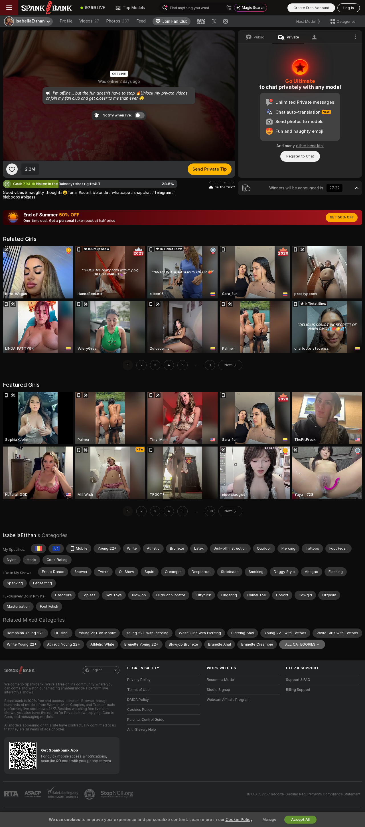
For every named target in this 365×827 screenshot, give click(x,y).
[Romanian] (38, 548)
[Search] (229, 8)
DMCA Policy (138, 700)
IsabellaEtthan (19, 535)
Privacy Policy (139, 680)
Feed (141, 21)
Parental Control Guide (145, 720)
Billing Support (298, 690)
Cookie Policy (239, 819)
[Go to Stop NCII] (117, 794)
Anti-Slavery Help (141, 730)
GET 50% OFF (342, 217)
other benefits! (310, 146)
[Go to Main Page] (46, 7)
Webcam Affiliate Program (228, 700)
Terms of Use (138, 690)
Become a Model (221, 680)
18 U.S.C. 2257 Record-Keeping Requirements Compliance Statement (303, 794)
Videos (89, 21)
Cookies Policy (139, 710)
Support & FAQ (298, 680)
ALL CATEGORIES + (302, 644)
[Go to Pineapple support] (90, 794)
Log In (348, 8)
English (97, 670)
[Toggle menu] (9, 7)
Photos (117, 21)
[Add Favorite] (12, 169)
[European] (56, 548)
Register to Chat (300, 156)
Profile (66, 21)
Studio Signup (218, 690)
